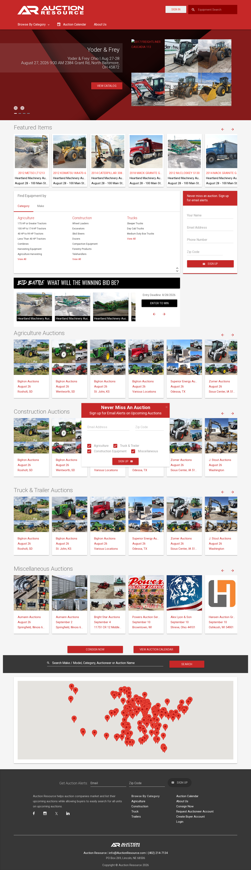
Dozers (76, 238)
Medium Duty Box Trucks (140, 233)
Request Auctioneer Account (195, 811)
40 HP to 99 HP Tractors (30, 233)
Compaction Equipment (85, 244)
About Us (100, 24)
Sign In (175, 9)
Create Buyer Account (190, 816)
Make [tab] (40, 206)
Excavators (78, 228)
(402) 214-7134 (158, 853)
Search (186, 664)
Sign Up (123, 461)
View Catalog (106, 85)
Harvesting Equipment (30, 249)
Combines (23, 244)
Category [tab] (23, 206)
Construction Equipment (109, 451)
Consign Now (95, 649)
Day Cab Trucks (135, 228)
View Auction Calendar (156, 649)
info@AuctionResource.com (127, 853)
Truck (134, 811)
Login (179, 821)
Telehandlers (79, 254)
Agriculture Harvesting (30, 254)
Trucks (132, 218)
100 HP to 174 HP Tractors (32, 228)
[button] (16, 108)
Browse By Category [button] (32, 24)
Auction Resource (95, 853)
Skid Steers (78, 233)
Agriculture (101, 446)
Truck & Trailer (129, 446)
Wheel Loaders (80, 223)
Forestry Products (82, 249)
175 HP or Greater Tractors (32, 223)
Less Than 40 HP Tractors (32, 238)
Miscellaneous (147, 451)
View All (22, 259)
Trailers (136, 816)
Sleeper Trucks (135, 223)
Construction (82, 218)
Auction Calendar (187, 796)
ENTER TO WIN (159, 303)
